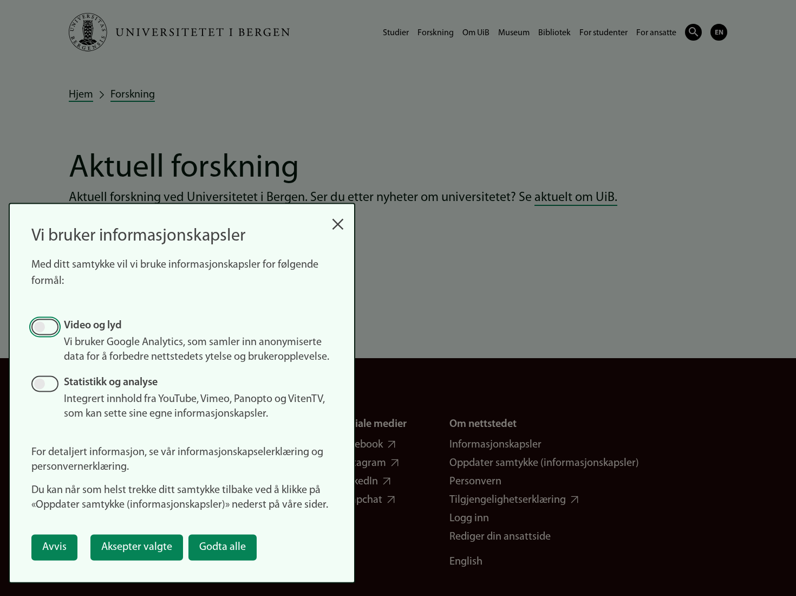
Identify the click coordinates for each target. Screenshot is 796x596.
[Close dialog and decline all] (338, 218)
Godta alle (222, 547)
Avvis (54, 547)
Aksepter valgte (136, 547)
